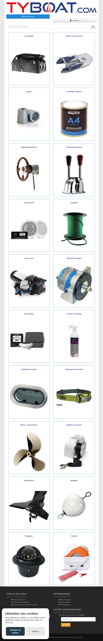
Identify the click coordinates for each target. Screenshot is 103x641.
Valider (66, 625)
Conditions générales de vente (26, 605)
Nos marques (66, 600)
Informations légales (22, 602)
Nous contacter (20, 600)
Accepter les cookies (15, 631)
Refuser (35, 631)
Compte (75, 20)
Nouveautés (29, 17)
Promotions (65, 605)
